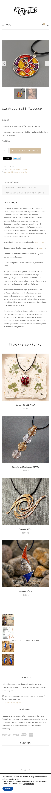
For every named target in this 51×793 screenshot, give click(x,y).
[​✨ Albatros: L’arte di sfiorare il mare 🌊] (8, 646)
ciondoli (42, 248)
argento (8, 172)
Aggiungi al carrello (25, 150)
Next (47, 63)
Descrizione (12, 182)
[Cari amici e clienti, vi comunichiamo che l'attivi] (8, 620)
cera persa (39, 242)
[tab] (25, 182)
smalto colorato (21, 172)
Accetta (7, 789)
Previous (4, 63)
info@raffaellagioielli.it (14, 702)
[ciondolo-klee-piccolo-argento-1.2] (25, 63)
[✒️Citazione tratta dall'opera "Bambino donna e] (8, 633)
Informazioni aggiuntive (20, 187)
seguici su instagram (25, 640)
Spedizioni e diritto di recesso (24, 192)
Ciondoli (13, 169)
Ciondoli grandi (21, 169)
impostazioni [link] (28, 783)
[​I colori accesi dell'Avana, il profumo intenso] (8, 659)
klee (13, 172)
